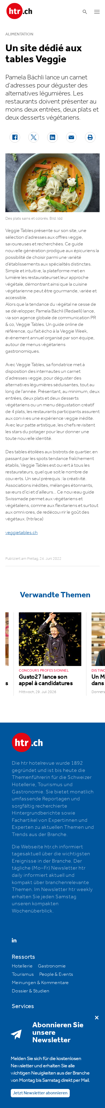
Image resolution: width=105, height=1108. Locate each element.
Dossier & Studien (31, 991)
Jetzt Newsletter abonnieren (40, 1093)
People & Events (56, 974)
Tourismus (23, 974)
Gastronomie (52, 966)
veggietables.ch (21, 532)
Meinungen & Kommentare (40, 982)
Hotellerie (22, 966)
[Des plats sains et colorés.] (52, 182)
